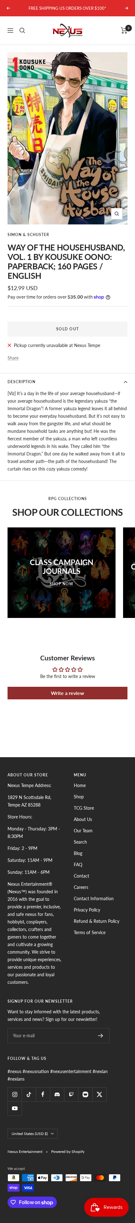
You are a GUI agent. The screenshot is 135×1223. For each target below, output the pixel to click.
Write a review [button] (67, 693)
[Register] (100, 1035)
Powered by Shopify (67, 1151)
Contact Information (94, 898)
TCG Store (84, 808)
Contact (81, 876)
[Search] (22, 30)
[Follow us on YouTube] (15, 1108)
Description (21, 381)
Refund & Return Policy (96, 921)
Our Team (83, 830)
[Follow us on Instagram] (15, 1094)
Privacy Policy (87, 909)
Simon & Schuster (28, 234)
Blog (78, 853)
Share (13, 358)
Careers (81, 887)
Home (80, 785)
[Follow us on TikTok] (29, 1094)
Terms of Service (89, 932)
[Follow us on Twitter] (99, 1094)
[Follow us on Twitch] (71, 1094)
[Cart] (124, 30)
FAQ (78, 864)
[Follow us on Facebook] (43, 1094)
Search (80, 842)
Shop (79, 796)
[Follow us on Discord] (57, 1094)
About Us (83, 819)
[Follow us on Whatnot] (85, 1094)
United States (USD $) (30, 1133)
